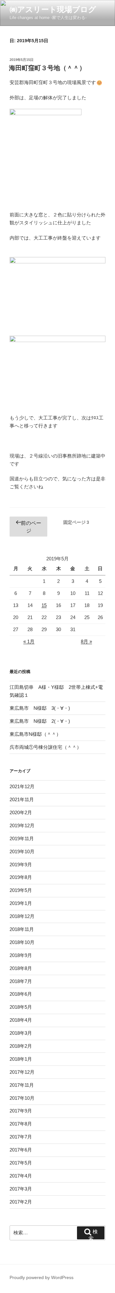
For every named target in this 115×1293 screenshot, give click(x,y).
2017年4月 (21, 1175)
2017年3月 (21, 1188)
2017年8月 (21, 1123)
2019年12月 (22, 825)
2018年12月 (22, 916)
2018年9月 (21, 955)
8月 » (86, 641)
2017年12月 (22, 1072)
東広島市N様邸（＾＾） (35, 734)
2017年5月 (21, 1162)
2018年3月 (21, 1033)
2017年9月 (21, 1110)
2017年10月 (22, 1098)
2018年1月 (21, 1059)
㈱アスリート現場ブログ (53, 9)
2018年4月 (21, 1020)
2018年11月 (22, 929)
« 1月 (28, 641)
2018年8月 (21, 968)
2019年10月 (22, 851)
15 (44, 605)
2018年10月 (22, 942)
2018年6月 (21, 994)
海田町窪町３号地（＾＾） (47, 67)
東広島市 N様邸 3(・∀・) (40, 708)
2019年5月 (21, 890)
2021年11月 (22, 799)
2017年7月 (21, 1136)
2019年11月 (22, 838)
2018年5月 (21, 1007)
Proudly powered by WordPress (41, 1277)
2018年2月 (21, 1046)
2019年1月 (21, 903)
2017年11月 (22, 1085)
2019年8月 (21, 877)
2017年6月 (21, 1149)
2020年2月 (21, 812)
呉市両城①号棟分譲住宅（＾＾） (45, 747)
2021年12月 (22, 786)
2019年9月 (21, 864)
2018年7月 (21, 981)
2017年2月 (21, 1201)
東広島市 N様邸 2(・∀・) (40, 721)
